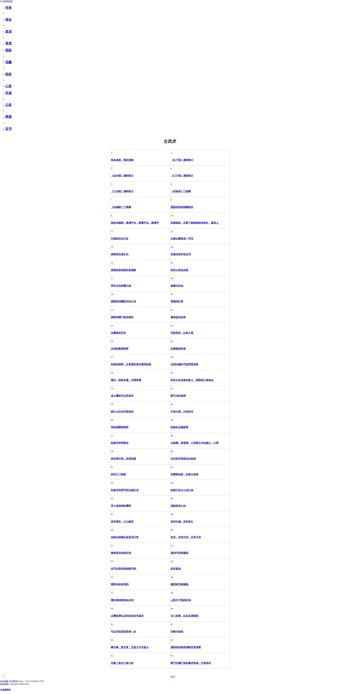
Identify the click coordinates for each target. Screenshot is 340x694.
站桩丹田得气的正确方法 (125, 490)
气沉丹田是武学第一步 (123, 631)
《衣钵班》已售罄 (181, 191)
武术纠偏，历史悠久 (182, 521)
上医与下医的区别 (181, 600)
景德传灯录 (177, 301)
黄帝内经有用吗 (120, 584)
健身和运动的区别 (121, 552)
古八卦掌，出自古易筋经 (184, 615)
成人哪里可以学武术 (122, 395)
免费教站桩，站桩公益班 (184, 474)
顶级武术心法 (178, 505)
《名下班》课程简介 (182, 160)
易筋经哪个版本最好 (122, 317)
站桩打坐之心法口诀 (182, 490)
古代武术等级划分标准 (183, 458)
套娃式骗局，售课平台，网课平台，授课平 (135, 222)
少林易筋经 (5, 690)
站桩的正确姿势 (179, 427)
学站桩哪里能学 (120, 427)
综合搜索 (4, 681)
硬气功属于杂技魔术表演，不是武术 (191, 663)
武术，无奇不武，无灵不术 (186, 537)
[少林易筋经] (6, 1)
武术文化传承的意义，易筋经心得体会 (192, 380)
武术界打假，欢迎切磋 (123, 458)
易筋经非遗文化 (120, 254)
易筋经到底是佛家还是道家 (186, 647)
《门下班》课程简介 (182, 175)
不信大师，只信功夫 (182, 411)
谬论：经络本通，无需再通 (126, 380)
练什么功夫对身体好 (122, 411)
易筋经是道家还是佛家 (123, 270)
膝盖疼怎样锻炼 (179, 584)
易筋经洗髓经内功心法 (123, 301)
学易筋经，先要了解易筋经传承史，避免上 (195, 222)
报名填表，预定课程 (122, 160)
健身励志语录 (178, 317)
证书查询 (13, 681)
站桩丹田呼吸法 (120, 442)
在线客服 (4, 684)
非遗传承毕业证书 (181, 254)
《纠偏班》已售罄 (121, 207)
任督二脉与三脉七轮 (122, 663)
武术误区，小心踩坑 (122, 521)
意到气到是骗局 (179, 552)
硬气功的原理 (178, 395)
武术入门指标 (118, 474)
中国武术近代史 (120, 238)
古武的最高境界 (120, 348)
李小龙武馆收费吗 (121, 505)
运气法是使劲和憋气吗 (123, 568)
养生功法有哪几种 (121, 285)
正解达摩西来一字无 (182, 238)
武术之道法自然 (179, 270)
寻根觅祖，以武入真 (182, 332)
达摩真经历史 (118, 332)
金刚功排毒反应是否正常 (125, 537)
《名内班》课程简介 (122, 175)
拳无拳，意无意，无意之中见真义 (130, 647)
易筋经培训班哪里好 (182, 207)
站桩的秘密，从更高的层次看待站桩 (131, 364)
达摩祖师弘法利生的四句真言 (127, 615)
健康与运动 (177, 285)
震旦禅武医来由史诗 (122, 600)
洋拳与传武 (177, 631)
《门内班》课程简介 (122, 191)
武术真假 (176, 568)
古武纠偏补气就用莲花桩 (184, 364)
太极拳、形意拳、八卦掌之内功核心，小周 (195, 442)
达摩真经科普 (178, 348)
